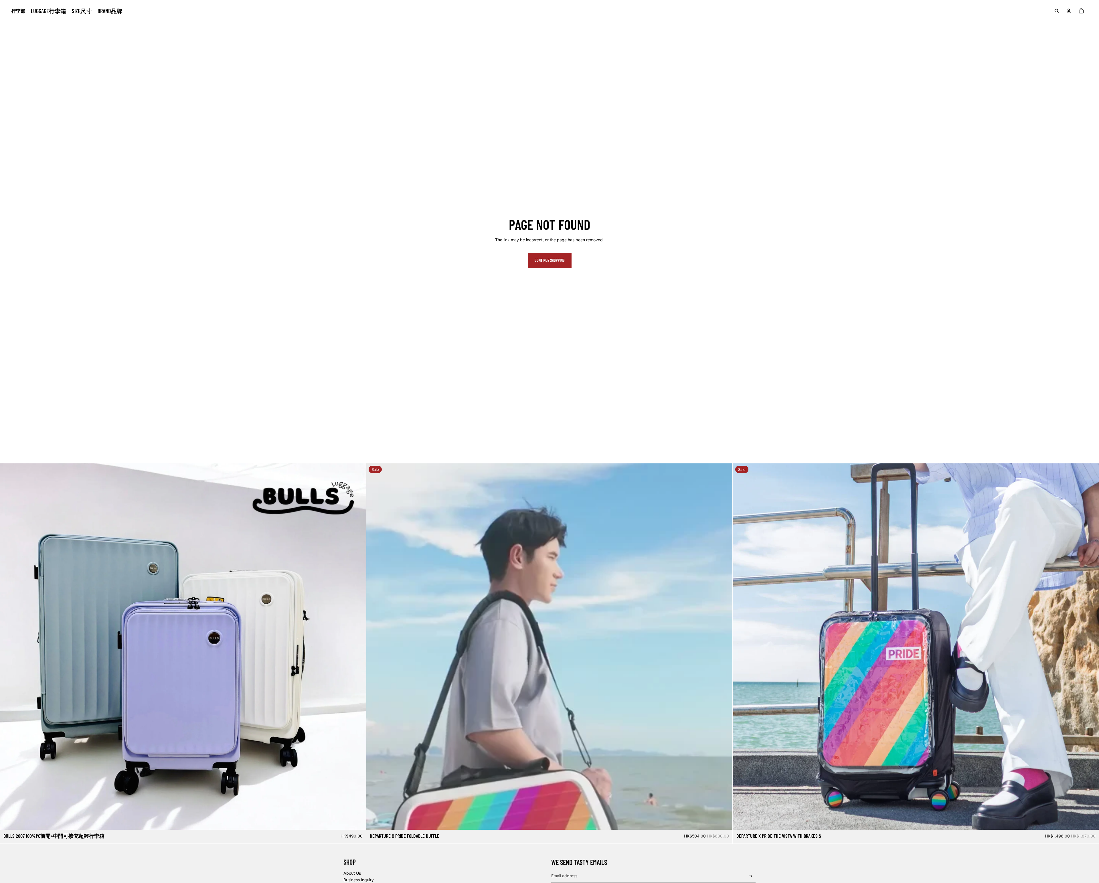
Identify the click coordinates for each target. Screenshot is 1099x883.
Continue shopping (550, 260)
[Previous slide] (8, 646)
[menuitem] (48, 11)
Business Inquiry (358, 879)
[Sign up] (751, 876)
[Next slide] (357, 646)
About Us (352, 873)
